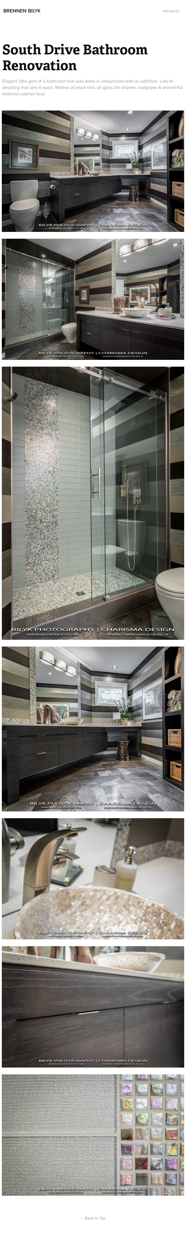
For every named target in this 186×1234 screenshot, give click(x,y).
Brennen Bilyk (22, 10)
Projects (171, 11)
